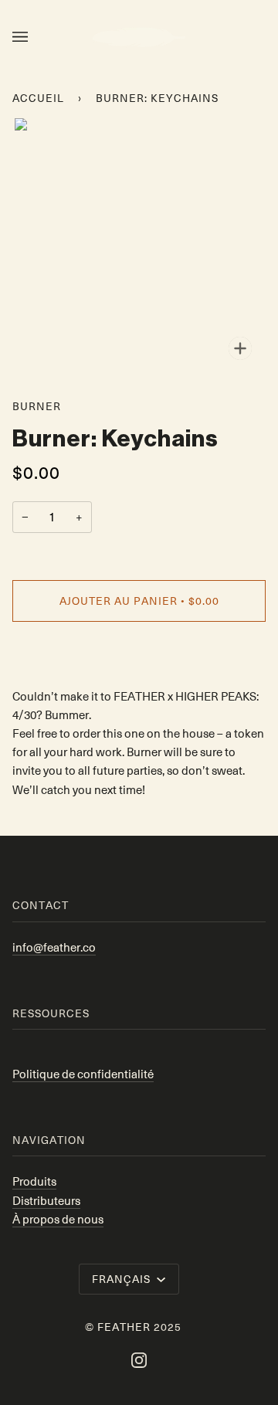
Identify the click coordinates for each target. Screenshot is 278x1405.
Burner (36, 405)
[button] (139, 654)
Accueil (38, 97)
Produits (34, 1181)
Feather (124, 1326)
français (123, 1278)
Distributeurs (46, 1200)
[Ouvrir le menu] (35, 37)
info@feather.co (54, 947)
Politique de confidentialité (83, 1073)
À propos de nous (57, 1219)
